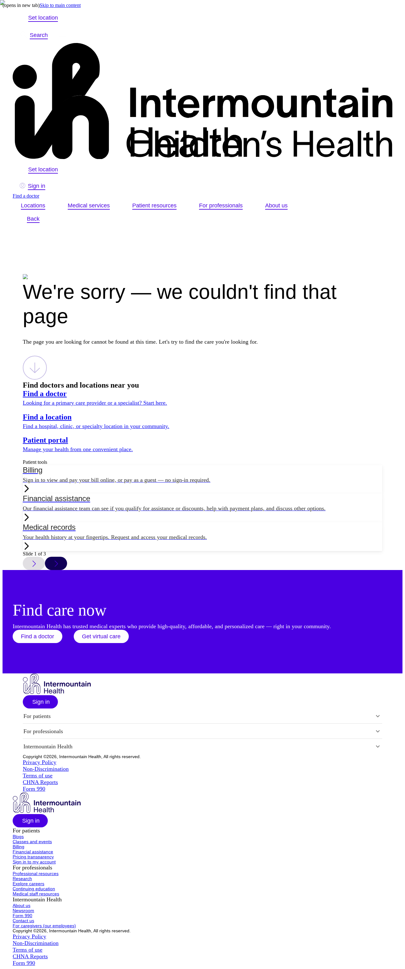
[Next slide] (56, 563)
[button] (37, 636)
